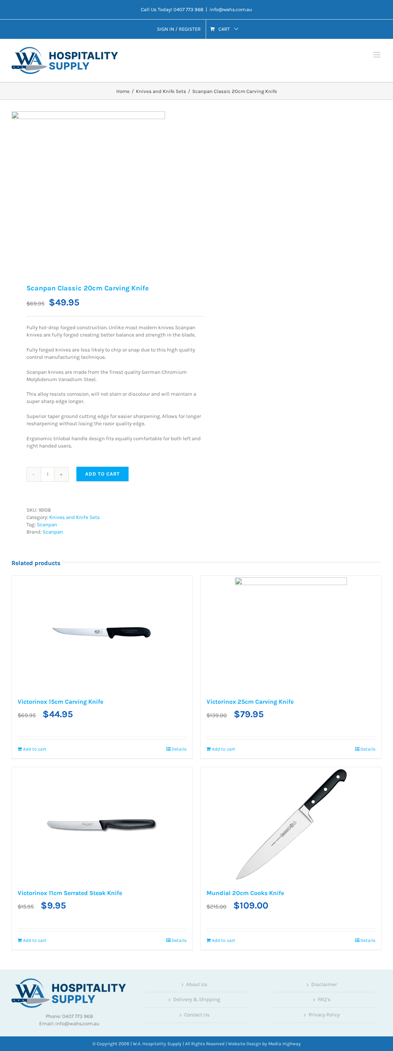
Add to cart (102, 474)
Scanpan (47, 524)
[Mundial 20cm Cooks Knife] (291, 824)
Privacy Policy (324, 1015)
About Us (196, 984)
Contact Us (197, 1015)
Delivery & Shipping (196, 999)
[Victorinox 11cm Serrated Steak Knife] (102, 824)
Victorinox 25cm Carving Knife (250, 701)
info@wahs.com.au (231, 9)
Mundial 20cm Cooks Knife (245, 893)
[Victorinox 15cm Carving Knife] (102, 633)
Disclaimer (324, 984)
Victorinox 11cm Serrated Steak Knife (70, 893)
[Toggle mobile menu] (377, 55)
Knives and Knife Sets (74, 517)
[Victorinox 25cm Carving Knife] (291, 633)
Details (179, 749)
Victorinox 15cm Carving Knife (60, 701)
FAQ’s (324, 999)
